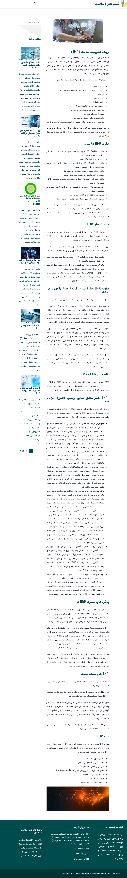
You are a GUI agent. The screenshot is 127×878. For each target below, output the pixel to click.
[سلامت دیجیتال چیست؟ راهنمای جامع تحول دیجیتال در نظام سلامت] (31, 121)
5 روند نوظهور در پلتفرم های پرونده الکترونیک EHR (30, 390)
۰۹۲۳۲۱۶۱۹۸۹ (81, 854)
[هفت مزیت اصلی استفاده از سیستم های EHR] (31, 315)
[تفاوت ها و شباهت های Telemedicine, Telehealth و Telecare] (31, 189)
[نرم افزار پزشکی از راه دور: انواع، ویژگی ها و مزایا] (31, 253)
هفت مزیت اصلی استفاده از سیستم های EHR (30, 325)
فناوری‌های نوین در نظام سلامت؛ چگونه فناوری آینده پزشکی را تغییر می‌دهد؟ (29, 64)
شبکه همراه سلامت (107, 4)
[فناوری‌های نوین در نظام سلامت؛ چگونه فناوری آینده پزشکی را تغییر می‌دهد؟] (31, 53)
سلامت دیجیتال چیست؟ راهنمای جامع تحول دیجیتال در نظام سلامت (30, 132)
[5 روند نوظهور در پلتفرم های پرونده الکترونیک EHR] (31, 381)
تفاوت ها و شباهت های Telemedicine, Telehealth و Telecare (29, 200)
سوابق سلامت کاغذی (100, 413)
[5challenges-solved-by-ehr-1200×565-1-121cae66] (78, 20)
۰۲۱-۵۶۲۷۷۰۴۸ (80, 849)
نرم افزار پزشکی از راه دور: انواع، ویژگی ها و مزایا (29, 261)
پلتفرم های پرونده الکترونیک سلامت (94, 57)
